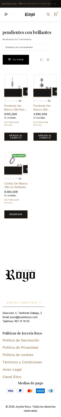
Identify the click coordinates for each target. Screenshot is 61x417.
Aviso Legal (12, 369)
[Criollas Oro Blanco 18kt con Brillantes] (16, 163)
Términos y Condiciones (22, 362)
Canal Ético (12, 377)
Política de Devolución (21, 340)
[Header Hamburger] (6, 14)
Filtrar (18, 60)
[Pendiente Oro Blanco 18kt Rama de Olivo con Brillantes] (16, 86)
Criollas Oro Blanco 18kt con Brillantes (16, 185)
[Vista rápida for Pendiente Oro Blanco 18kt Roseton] (56, 91)
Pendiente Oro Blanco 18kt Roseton (42, 107)
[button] (11, 93)
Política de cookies (18, 355)
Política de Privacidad (20, 347)
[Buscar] (48, 14)
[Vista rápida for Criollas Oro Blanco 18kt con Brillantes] (27, 169)
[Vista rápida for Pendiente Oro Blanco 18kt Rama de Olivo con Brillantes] (27, 91)
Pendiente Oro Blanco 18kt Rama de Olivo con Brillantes (15, 107)
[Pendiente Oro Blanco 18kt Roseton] (45, 86)
